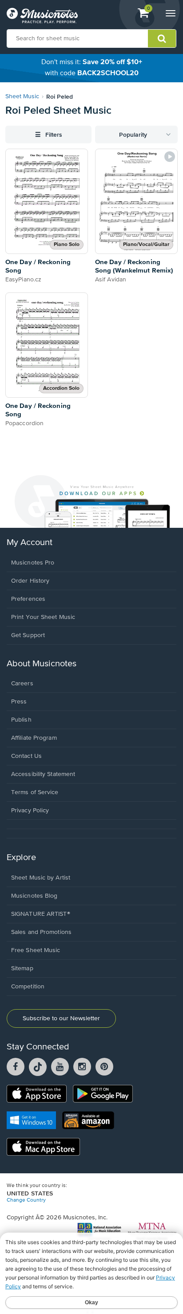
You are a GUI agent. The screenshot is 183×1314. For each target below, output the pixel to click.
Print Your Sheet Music (43, 617)
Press (19, 702)
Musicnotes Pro (32, 563)
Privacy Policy (30, 810)
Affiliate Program (34, 738)
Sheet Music (22, 96)
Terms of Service (35, 792)
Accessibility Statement (43, 774)
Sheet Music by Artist (40, 878)
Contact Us (26, 756)
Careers (22, 683)
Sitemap (22, 968)
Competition (27, 987)
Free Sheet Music (35, 950)
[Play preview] (169, 156)
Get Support (28, 635)
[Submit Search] (162, 38)
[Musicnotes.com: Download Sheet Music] (42, 15)
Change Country (26, 1200)
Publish (21, 720)
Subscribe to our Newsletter (61, 1018)
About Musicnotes (41, 664)
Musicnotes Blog (34, 896)
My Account (29, 542)
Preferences (28, 599)
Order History (30, 581)
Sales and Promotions (41, 932)
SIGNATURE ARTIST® (40, 914)
